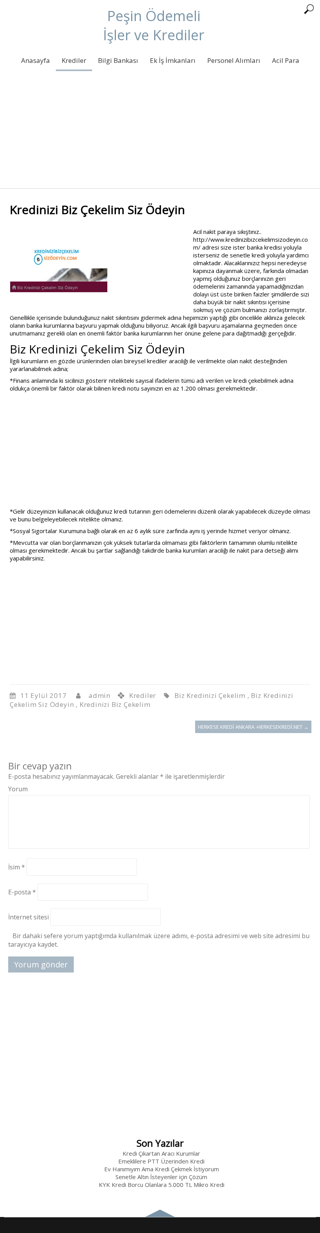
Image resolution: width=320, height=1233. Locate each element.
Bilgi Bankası (118, 60)
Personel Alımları (233, 60)
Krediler (74, 60)
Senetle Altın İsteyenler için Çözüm (161, 1177)
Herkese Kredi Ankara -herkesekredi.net (253, 726)
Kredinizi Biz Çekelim (115, 704)
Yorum (18, 789)
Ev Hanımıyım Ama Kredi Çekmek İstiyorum (161, 1169)
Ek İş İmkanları (173, 60)
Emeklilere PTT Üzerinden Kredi (161, 1161)
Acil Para (285, 60)
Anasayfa (35, 60)
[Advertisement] (160, 133)
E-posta (22, 892)
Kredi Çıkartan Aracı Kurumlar (161, 1153)
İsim (16, 867)
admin (99, 695)
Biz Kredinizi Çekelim (209, 695)
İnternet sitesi (28, 917)
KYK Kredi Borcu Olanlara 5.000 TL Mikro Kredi (161, 1184)
